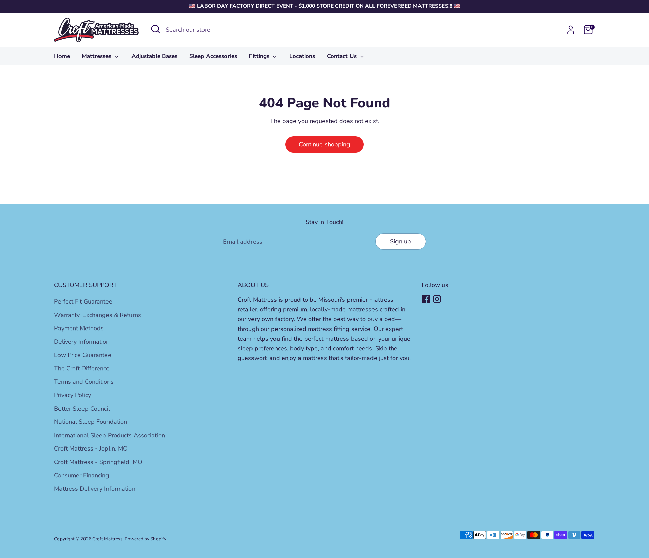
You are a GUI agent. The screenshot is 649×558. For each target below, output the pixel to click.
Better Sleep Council (82, 409)
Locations (302, 56)
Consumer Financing (81, 475)
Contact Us (342, 56)
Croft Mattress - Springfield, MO (98, 462)
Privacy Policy (72, 395)
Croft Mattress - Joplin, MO (91, 448)
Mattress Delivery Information (94, 489)
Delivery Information (82, 342)
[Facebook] (426, 299)
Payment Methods (79, 328)
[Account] (570, 30)
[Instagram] (437, 299)
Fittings (260, 56)
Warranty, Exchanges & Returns (97, 315)
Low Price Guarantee (82, 355)
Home (62, 56)
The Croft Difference (82, 368)
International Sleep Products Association (109, 435)
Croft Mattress (107, 539)
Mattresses (97, 56)
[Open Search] (155, 29)
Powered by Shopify (145, 539)
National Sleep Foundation (90, 422)
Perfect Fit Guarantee (83, 301)
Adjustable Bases (154, 56)
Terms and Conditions (84, 382)
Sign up (400, 241)
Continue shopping (324, 144)
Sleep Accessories (213, 56)
